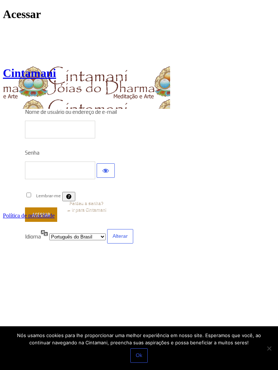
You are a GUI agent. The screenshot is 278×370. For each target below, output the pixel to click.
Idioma (33, 236)
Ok (139, 355)
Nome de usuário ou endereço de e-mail (71, 112)
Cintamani (29, 72)
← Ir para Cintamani (86, 209)
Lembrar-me (48, 196)
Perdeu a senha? (87, 203)
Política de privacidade (29, 215)
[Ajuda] (68, 196)
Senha (32, 153)
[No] (269, 348)
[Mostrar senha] (106, 170)
